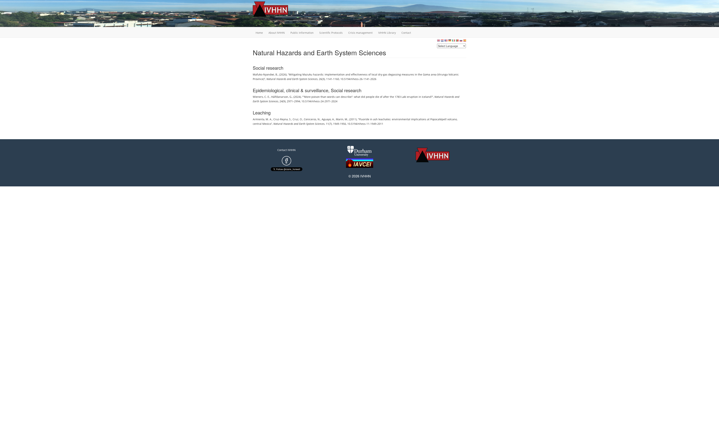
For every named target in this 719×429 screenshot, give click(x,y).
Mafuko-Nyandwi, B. (265, 74)
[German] (449, 41)
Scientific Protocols (331, 32)
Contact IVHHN (286, 150)
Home (259, 32)
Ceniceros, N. (312, 119)
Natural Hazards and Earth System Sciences (292, 79)
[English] (438, 41)
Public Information (302, 32)
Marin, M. (342, 119)
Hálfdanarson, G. (281, 97)
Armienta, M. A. (262, 119)
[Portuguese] (457, 41)
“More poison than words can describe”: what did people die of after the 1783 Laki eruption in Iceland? (367, 97)
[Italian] (453, 41)
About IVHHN (277, 32)
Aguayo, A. (328, 119)
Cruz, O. (298, 119)
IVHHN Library (387, 32)
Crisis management (360, 32)
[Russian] (460, 41)
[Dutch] (442, 41)
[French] (446, 41)
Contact (406, 32)
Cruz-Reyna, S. (282, 119)
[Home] (276, 9)
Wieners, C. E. (261, 97)
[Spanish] (464, 41)
